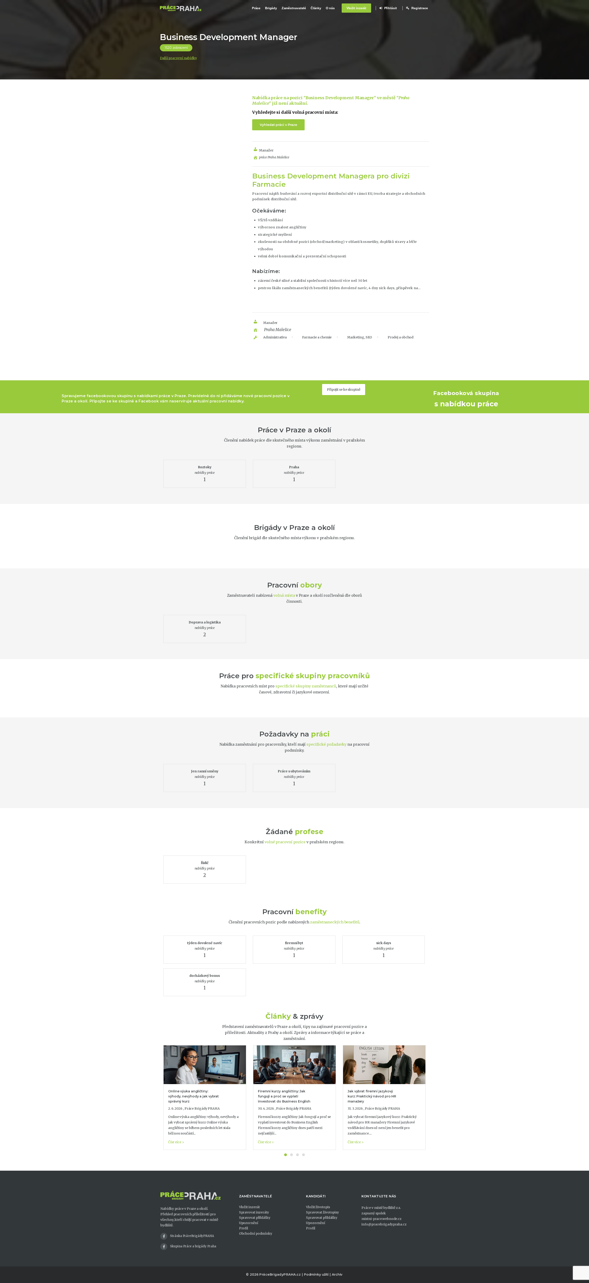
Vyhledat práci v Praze (278, 125)
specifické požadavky (326, 744)
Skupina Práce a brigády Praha (193, 1246)
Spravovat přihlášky (254, 1217)
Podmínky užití (316, 1274)
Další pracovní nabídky (178, 58)
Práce (256, 8)
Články (316, 8)
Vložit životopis (318, 1207)
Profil (243, 1228)
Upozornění (248, 1223)
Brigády (271, 8)
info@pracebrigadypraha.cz (384, 1224)
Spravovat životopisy (322, 1212)
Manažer (266, 150)
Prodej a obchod (400, 337)
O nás (330, 8)
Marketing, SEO (359, 337)
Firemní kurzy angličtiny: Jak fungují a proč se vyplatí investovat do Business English (284, 1096)
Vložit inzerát (356, 8)
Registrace (419, 8)
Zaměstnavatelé (294, 8)
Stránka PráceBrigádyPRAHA (192, 1236)
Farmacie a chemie (316, 337)
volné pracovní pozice (285, 842)
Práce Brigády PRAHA (202, 1108)
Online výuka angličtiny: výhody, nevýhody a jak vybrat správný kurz (193, 1096)
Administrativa (275, 337)
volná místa (284, 595)
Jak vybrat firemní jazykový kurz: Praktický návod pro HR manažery (372, 1096)
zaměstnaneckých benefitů (334, 922)
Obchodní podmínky (255, 1233)
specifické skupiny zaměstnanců (305, 686)
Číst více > (176, 1142)
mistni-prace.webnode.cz (381, 1219)
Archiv (337, 1274)
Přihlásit (390, 8)
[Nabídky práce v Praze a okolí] (180, 8)
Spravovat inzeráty (254, 1212)
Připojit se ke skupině (343, 389)
